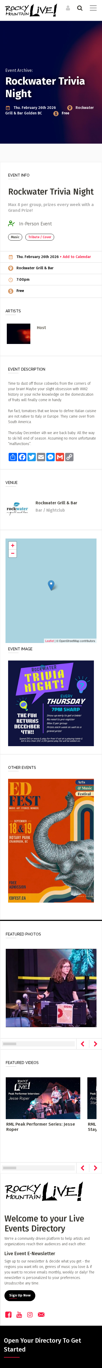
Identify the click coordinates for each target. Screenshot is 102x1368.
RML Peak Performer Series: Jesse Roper (40, 1126)
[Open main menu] (92, 8)
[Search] (79, 8)
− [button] (12, 553)
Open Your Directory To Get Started (42, 1345)
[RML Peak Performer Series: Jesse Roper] (43, 1098)
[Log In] (67, 8)
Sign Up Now (20, 1295)
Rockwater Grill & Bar (35, 268)
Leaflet (49, 641)
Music (15, 237)
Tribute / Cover (39, 237)
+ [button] (12, 545)
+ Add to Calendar (75, 257)
